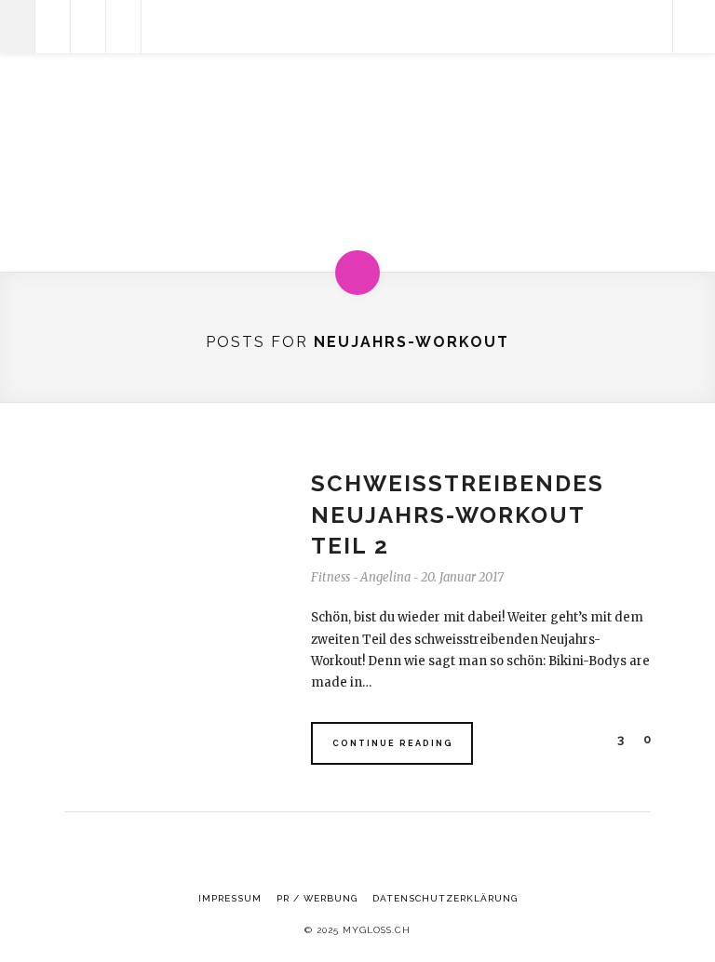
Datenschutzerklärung (445, 898)
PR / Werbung (317, 898)
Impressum (230, 898)
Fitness (330, 577)
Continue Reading (392, 743)
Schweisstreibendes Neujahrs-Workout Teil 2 (457, 514)
